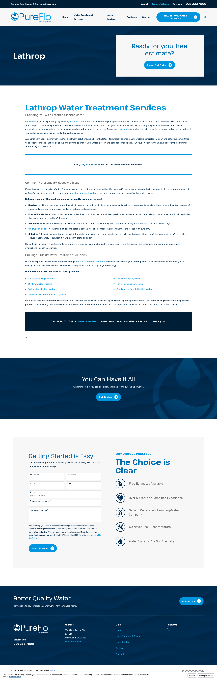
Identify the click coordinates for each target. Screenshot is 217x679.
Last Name (71, 475)
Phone (32, 483)
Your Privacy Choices (43, 670)
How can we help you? (39, 510)
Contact (120, 654)
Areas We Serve (160, 4)
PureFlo (29, 121)
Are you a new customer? (40, 501)
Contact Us (188, 601)
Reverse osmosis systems (130, 284)
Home (118, 630)
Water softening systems (41, 278)
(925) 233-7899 (88, 164)
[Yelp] (168, 629)
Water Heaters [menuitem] (111, 17)
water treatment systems (85, 193)
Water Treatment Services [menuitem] (83, 17)
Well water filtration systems (42, 289)
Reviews (177, 4)
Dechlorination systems (128, 278)
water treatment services (83, 121)
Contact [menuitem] (146, 17)
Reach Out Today (156, 65)
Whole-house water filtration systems (47, 294)
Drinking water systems (40, 284)
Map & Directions (73, 641)
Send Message (40, 548)
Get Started (105, 396)
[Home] (31, 17)
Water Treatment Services (129, 636)
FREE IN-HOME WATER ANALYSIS (175, 17)
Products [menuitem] (132, 17)
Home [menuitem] (65, 17)
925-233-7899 (196, 4)
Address (33, 492)
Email (69, 483)
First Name (34, 475)
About (144, 4)
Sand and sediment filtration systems (135, 289)
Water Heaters (123, 642)
